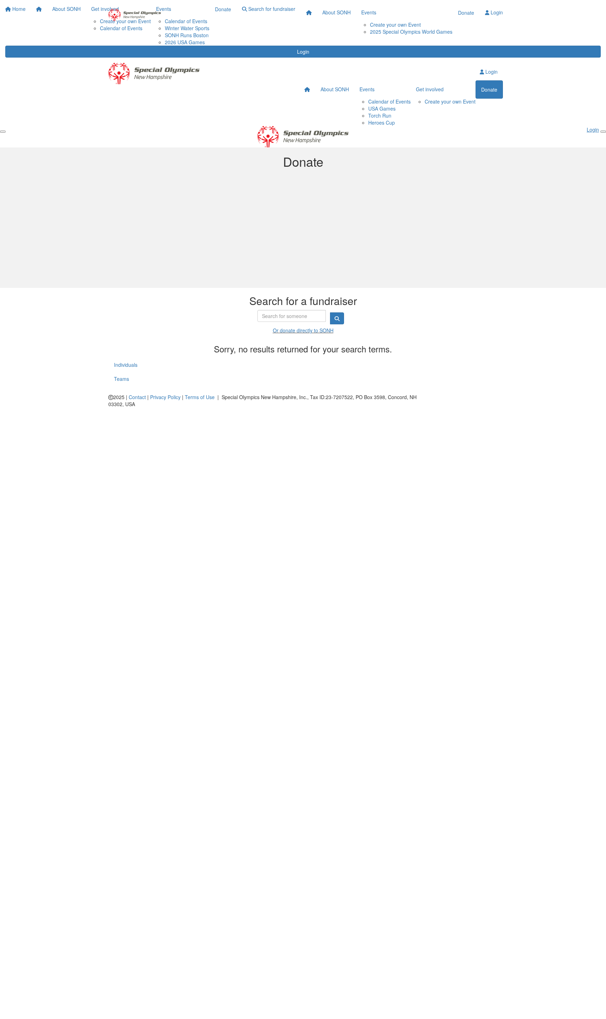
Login (303, 51)
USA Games (382, 108)
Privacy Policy (165, 397)
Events (368, 12)
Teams (121, 378)
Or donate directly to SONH (303, 330)
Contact (137, 397)
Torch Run (379, 115)
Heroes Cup (381, 122)
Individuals (125, 364)
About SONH (336, 12)
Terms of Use (200, 397)
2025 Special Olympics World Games (411, 31)
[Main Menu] (3, 132)
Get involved (430, 89)
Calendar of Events (389, 101)
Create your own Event (395, 24)
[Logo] (134, 15)
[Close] (603, 132)
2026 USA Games (185, 42)
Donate (466, 12)
